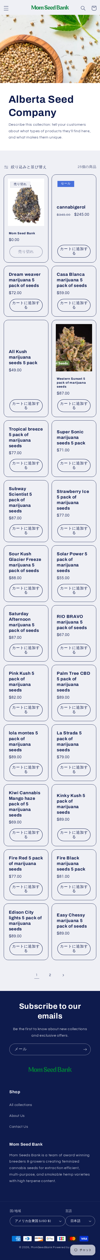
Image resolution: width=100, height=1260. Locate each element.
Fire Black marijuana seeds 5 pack (71, 863)
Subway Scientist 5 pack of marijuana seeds (20, 499)
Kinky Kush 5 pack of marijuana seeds (71, 804)
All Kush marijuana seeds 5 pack (23, 357)
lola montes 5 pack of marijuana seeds (23, 741)
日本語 (75, 1221)
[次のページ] (63, 975)
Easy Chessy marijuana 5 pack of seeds (72, 921)
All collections (20, 1105)
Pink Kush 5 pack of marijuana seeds (21, 681)
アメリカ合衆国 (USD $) (33, 1221)
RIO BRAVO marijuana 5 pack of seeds (72, 622)
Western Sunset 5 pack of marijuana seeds (71, 382)
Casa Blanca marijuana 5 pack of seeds (72, 280)
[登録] (85, 1049)
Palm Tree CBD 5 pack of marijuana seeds (73, 681)
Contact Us (18, 1126)
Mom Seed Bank (22, 233)
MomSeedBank (41, 1247)
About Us (17, 1116)
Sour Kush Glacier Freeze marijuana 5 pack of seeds (25, 562)
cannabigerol (71, 207)
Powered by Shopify (67, 1247)
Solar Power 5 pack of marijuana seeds (72, 562)
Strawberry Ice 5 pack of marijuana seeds (73, 500)
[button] (6, 8)
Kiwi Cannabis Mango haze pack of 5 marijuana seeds (24, 804)
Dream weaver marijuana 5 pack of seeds (25, 280)
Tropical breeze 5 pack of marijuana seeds (26, 437)
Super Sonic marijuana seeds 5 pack (71, 437)
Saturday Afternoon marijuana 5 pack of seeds (24, 622)
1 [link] (37, 975)
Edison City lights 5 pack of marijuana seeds (25, 920)
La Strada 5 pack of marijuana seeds (69, 741)
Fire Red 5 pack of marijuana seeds (26, 863)
